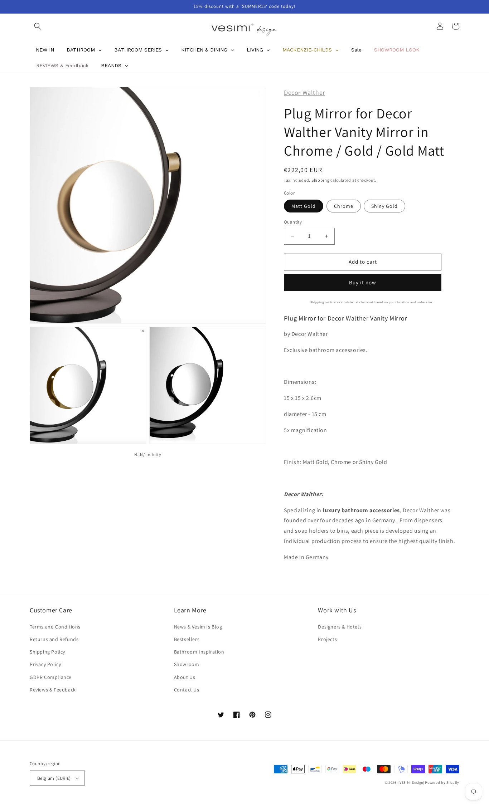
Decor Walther (304, 92)
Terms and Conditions (55, 626)
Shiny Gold (384, 206)
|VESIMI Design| (411, 782)
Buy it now (362, 282)
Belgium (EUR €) (54, 778)
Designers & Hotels (340, 626)
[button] (37, 26)
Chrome (343, 206)
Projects (327, 639)
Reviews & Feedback (53, 689)
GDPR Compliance (51, 677)
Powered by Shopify (442, 782)
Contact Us (186, 689)
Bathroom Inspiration (199, 652)
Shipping (320, 180)
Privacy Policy (45, 664)
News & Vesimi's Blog (198, 626)
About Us (184, 677)
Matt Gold (303, 206)
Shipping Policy (47, 652)
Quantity (293, 222)
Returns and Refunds (54, 639)
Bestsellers (187, 639)
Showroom (186, 664)
